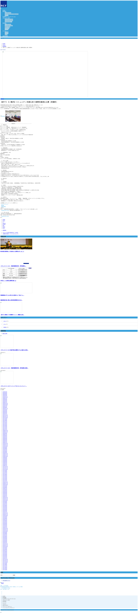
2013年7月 (5, 534)
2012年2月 (5, 556)
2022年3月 (5, 411)
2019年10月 (5, 446)
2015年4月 (5, 507)
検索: (1, 575)
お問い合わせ (5, 36)
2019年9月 (5, 447)
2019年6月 (5, 451)
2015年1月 (5, 511)
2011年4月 (5, 569)
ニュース (4, 30)
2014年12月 (5, 513)
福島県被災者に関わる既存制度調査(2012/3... (11, 300)
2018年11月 (5, 455)
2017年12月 (5, 466)
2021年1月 (5, 429)
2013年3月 (5, 540)
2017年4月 (5, 477)
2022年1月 (5, 413)
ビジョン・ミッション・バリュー (11, 14)
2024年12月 (5, 397)
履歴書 (2, 205)
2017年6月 (5, 474)
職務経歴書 (3, 206)
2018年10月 (5, 456)
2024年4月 (5, 399)
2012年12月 (5, 544)
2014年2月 (5, 525)
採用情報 (4, 23)
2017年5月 (5, 475)
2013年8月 (5, 533)
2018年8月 (5, 458)
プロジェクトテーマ (9, 19)
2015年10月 (5, 500)
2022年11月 (5, 408)
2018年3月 (5, 462)
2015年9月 (5, 501)
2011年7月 (5, 565)
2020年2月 (5, 440)
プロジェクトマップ (9, 20)
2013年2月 (5, 541)
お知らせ (6, 32)
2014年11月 (5, 514)
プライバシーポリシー (7, 606)
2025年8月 (5, 393)
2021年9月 (5, 419)
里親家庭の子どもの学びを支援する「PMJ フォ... (12, 295)
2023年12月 (5, 403)
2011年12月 (5, 559)
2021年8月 (5, 420)
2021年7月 (5, 421)
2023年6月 (5, 407)
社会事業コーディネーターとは (9, 16)
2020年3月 (5, 439)
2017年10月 (5, 469)
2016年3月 (5, 493)
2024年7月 (5, 398)
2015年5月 (5, 506)
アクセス (4, 603)
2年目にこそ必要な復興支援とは (8, 280)
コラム (6, 34)
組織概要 (6, 15)
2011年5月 (5, 568)
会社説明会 (7, 28)
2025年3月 (5, 395)
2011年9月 (5, 563)
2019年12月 (5, 443)
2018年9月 (5, 457)
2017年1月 (5, 480)
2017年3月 (5, 478)
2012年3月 (5, 555)
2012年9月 (5, 547)
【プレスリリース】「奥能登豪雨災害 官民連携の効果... (14, 368)
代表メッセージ (8, 12)
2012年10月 (5, 546)
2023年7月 (5, 406)
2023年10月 (5, 404)
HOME (4, 10)
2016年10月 (5, 484)
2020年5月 (5, 437)
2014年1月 (5, 527)
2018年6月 (5, 460)
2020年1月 (5, 442)
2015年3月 (5, 509)
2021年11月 (5, 416)
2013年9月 (5, 532)
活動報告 (6, 33)
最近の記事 (5, 333)
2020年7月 (5, 434)
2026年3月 (5, 391)
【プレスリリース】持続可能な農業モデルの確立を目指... (14, 350)
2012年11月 (5, 545)
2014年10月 (5, 515)
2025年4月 (5, 394)
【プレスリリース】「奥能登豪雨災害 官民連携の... (13, 266)
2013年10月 (5, 531)
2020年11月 (5, 431)
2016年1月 (5, 496)
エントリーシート (4, 204)
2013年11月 (5, 529)
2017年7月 (5, 473)
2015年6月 (5, 505)
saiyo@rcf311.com (5, 210)
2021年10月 (5, 417)
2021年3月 (5, 426)
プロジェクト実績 (8, 21)
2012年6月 (5, 551)
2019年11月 (5, 444)
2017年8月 (5, 471)
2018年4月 (5, 461)
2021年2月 (5, 428)
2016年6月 (5, 489)
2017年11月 (5, 467)
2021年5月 (5, 424)
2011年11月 (5, 560)
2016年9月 (5, 486)
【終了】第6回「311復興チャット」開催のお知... (12, 314)
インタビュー (7, 27)
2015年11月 (5, 498)
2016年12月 (5, 482)
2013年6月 (5, 536)
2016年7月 (5, 488)
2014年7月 (5, 519)
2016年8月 (5, 487)
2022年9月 (5, 410)
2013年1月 (5, 542)
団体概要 (4, 11)
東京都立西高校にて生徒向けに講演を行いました (12, 251)
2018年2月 (5, 464)
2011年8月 (5, 564)
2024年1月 (5, 402)
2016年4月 (5, 492)
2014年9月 (5, 516)
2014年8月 (5, 518)
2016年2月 (5, 495)
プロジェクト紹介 (6, 18)
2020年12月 (5, 430)
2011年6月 (5, 567)
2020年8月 (5, 433)
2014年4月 (5, 523)
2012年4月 (5, 554)
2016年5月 (5, 491)
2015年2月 (5, 510)
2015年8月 (5, 502)
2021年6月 (5, 422)
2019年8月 (5, 448)
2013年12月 (5, 528)
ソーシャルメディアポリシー (9, 607)
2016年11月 (5, 483)
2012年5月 (5, 553)
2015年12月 (5, 497)
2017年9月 (5, 470)
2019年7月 (5, 449)
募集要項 (6, 29)
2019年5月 (5, 452)
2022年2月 (5, 412)
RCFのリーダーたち (9, 25)
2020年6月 (5, 435)
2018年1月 (5, 465)
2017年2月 (5, 479)
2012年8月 (5, 549)
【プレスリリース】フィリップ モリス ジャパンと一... (13, 386)
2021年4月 (5, 425)
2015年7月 (5, 504)
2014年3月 (5, 524)
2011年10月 (5, 562)
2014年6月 (5, 520)
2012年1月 (5, 558)
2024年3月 (5, 400)
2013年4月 (5, 538)
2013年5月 (5, 537)
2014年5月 (5, 522)
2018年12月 (5, 453)
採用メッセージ (8, 24)
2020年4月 (5, 438)
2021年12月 (5, 415)
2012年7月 (5, 550)
